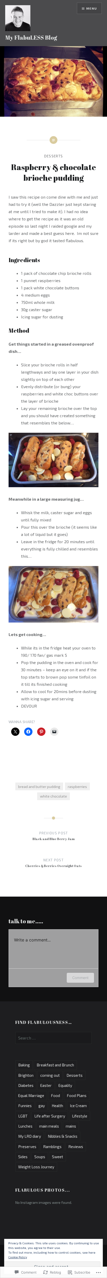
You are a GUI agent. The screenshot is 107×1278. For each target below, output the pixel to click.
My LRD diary (29, 1136)
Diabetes (26, 1085)
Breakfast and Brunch (55, 1065)
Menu (91, 8)
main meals (49, 1126)
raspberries (77, 786)
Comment (80, 977)
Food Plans (76, 1095)
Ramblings (52, 1146)
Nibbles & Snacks (62, 1136)
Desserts (53, 156)
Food (55, 1095)
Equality (65, 1085)
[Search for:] (53, 1038)
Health (57, 1105)
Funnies (25, 1105)
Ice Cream (78, 1105)
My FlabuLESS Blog (31, 37)
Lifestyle (79, 1116)
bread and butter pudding (39, 786)
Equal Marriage (31, 1095)
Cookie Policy (17, 1257)
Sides (23, 1156)
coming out (50, 1075)
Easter (46, 1085)
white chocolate (53, 796)
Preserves (27, 1146)
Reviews (75, 1146)
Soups (39, 1156)
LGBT (23, 1116)
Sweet (57, 1156)
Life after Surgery (49, 1116)
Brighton (26, 1075)
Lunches (25, 1126)
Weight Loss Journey (36, 1166)
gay (41, 1105)
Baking (24, 1065)
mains (71, 1126)
